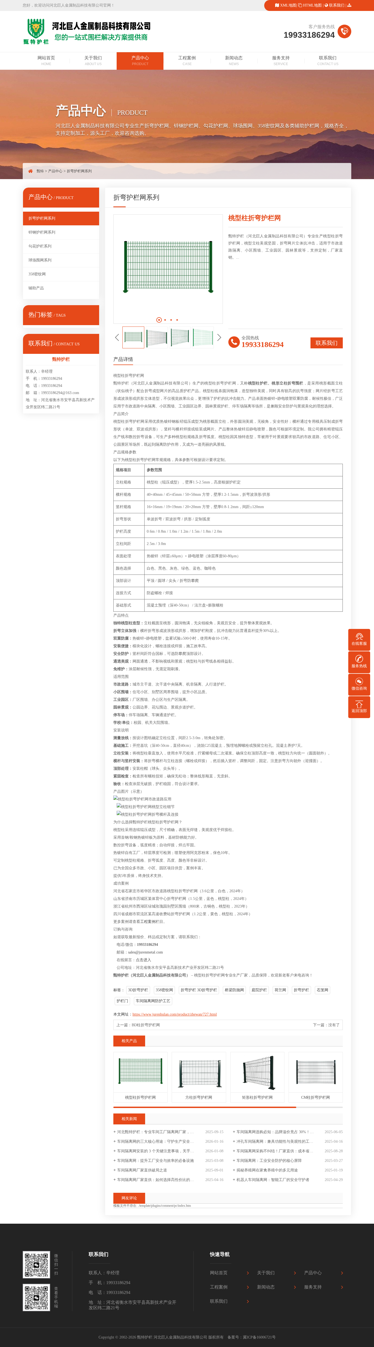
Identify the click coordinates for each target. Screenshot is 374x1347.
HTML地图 (312, 5)
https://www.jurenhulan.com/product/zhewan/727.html (175, 1014)
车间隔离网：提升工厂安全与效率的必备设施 (155, 1161)
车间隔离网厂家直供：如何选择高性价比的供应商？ (161, 1180)
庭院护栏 (259, 990)
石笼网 (322, 990)
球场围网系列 (39, 260)
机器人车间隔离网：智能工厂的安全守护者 (273, 1180)
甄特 (40, 171)
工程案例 (187, 61)
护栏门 (122, 1001)
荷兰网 (280, 990)
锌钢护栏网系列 (41, 232)
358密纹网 (37, 274)
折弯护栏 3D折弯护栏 (199, 990)
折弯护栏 (301, 990)
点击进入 (143, 960)
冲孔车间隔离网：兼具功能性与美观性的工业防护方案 (283, 1141)
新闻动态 (234, 61)
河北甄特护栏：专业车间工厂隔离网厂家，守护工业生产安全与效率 (170, 1132)
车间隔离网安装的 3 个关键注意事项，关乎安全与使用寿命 (167, 1151)
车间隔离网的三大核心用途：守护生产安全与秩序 (159, 1141)
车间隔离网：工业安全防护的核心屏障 (269, 1161)
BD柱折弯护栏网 (146, 1025)
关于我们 (93, 61)
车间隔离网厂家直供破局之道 (142, 1170)
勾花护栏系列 (39, 246)
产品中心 (140, 61)
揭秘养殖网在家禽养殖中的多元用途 (267, 1170)
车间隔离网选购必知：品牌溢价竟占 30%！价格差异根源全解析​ (290, 1132)
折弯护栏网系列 (79, 171)
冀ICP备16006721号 (259, 1337)
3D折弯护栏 (138, 990)
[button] (159, 320)
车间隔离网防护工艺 (153, 1001)
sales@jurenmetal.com (145, 952)
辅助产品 (36, 288)
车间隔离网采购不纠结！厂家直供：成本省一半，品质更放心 (288, 1151)
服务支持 (281, 61)
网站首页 (46, 61)
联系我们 (336, 5)
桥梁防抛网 (234, 990)
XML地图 (288, 5)
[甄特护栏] (88, 44)
